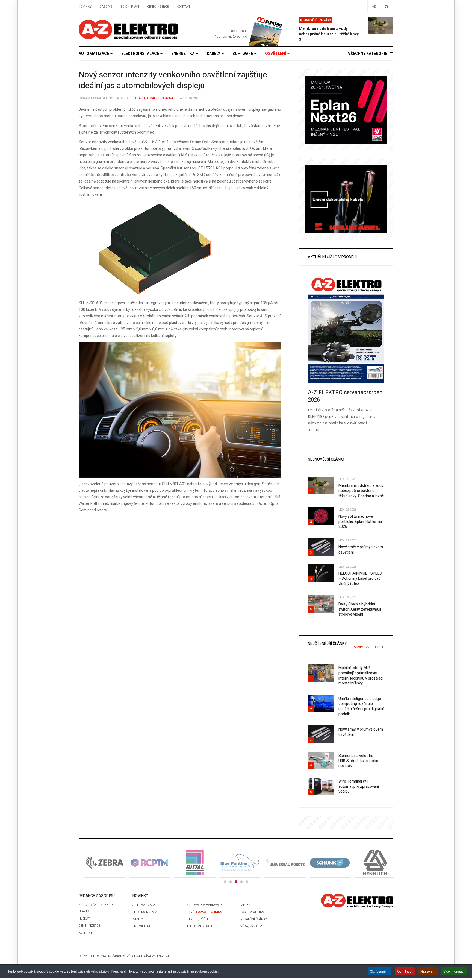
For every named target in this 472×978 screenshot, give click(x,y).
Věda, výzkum (251, 926)
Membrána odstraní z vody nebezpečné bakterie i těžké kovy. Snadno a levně (361, 491)
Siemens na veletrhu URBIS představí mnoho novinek (358, 761)
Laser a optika (252, 912)
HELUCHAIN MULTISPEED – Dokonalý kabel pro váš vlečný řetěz (360, 578)
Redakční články (253, 919)
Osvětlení (276, 54)
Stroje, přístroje (201, 919)
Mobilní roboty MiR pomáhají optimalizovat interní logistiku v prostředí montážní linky (361, 675)
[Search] (386, 6)
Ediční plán (130, 6)
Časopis (106, 6)
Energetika (183, 54)
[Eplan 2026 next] (346, 110)
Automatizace (94, 54)
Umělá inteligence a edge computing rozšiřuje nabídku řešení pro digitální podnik (361, 706)
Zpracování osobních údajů (96, 908)
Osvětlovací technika (204, 912)
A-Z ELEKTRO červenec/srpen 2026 (345, 396)
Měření (245, 905)
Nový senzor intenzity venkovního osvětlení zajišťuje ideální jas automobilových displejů (173, 80)
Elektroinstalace (140, 54)
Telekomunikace (200, 926)
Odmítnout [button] (404, 971)
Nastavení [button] (427, 971)
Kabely (214, 54)
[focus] (128, 29)
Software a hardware (204, 905)
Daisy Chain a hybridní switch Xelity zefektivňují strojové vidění (359, 609)
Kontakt (183, 6)
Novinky (85, 6)
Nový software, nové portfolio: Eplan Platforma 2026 (360, 521)
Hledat (84, 918)
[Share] (373, 6)
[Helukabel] (346, 199)
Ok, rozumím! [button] (379, 971)
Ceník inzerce (158, 6)
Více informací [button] (453, 971)
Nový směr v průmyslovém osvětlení (360, 549)
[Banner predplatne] (238, 30)
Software (243, 54)
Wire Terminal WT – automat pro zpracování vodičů (358, 786)
